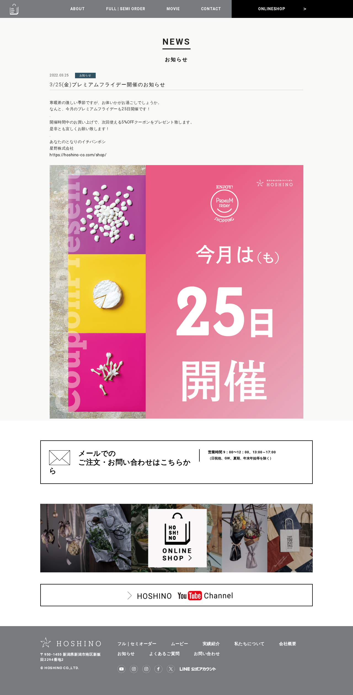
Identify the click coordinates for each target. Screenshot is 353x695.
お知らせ (126, 653)
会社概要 (287, 643)
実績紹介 (211, 643)
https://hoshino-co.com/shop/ (78, 154)
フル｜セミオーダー (137, 643)
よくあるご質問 (164, 653)
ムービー (179, 643)
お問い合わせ (207, 653)
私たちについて (249, 643)
